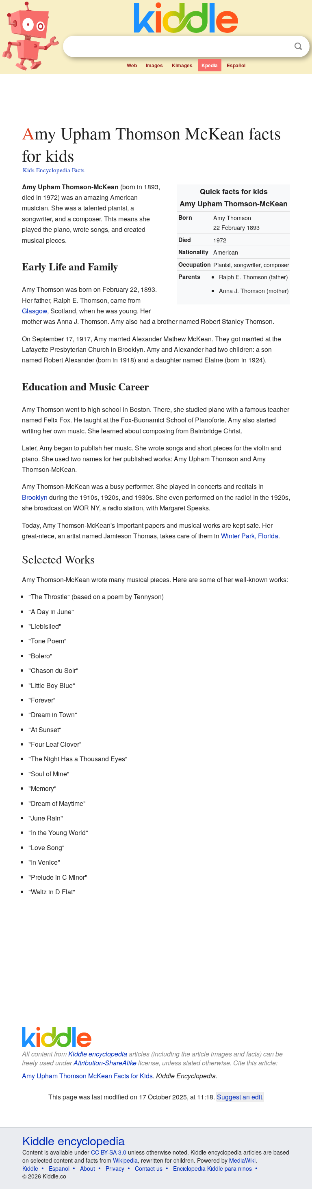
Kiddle (30, 1168)
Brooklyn (35, 497)
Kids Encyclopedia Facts (53, 170)
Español (236, 65)
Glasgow (34, 310)
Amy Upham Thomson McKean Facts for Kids (87, 1075)
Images (154, 65)
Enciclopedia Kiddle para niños (212, 1168)
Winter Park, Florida (249, 535)
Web (132, 65)
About (87, 1168)
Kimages (182, 65)
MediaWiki (242, 1160)
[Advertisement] (156, 97)
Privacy (115, 1168)
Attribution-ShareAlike (105, 1062)
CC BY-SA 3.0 (108, 1152)
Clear (281, 47)
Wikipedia (125, 1160)
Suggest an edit (239, 1096)
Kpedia (210, 65)
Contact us (148, 1168)
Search (298, 46)
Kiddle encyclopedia (97, 1053)
